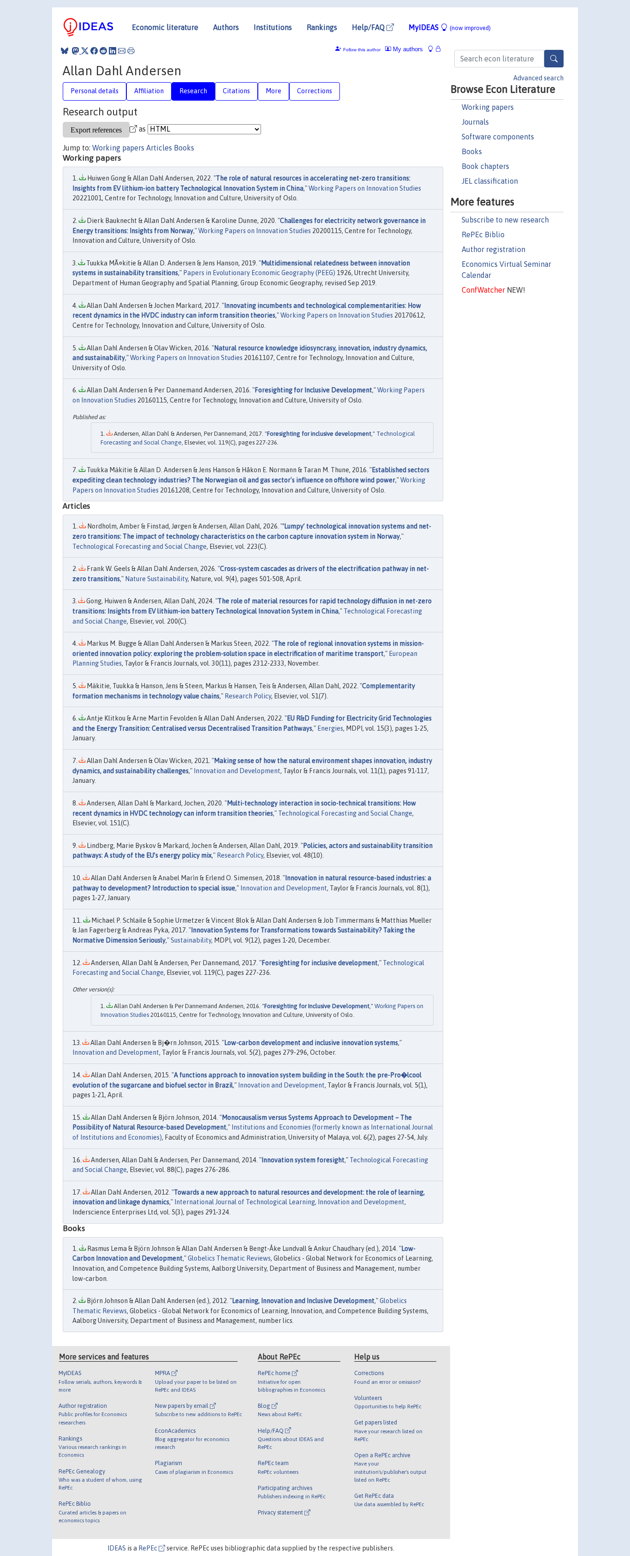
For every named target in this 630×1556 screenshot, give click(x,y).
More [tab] (273, 91)
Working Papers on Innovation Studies (365, 188)
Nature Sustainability (156, 579)
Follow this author (361, 49)
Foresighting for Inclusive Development (313, 390)
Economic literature (165, 27)
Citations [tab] (236, 91)
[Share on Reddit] (103, 51)
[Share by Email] (121, 51)
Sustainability (191, 940)
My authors (407, 49)
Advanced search (538, 78)
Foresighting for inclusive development (319, 433)
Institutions (273, 27)
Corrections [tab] (314, 91)
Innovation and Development (237, 771)
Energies (330, 728)
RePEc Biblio (483, 234)
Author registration (493, 249)
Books (472, 151)
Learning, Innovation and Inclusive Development (303, 1300)
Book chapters (485, 166)
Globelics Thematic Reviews (229, 1258)
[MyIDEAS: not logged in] (433, 49)
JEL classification (490, 181)
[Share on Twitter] (85, 51)
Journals (475, 122)
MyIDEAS (450, 27)
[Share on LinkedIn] (112, 51)
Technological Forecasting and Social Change (139, 546)
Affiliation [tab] (149, 91)
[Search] (554, 58)
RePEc (148, 1548)
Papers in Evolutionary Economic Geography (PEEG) (259, 272)
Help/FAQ (369, 27)
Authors (226, 27)
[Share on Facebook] (94, 51)
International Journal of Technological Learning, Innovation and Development (289, 1202)
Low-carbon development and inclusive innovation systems (311, 1042)
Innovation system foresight (303, 1160)
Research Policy (248, 696)
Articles (159, 148)
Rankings (322, 27)
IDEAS (116, 1548)
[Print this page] (131, 51)
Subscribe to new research (505, 220)
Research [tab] (193, 91)
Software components (498, 136)
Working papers (488, 107)
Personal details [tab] (95, 91)
